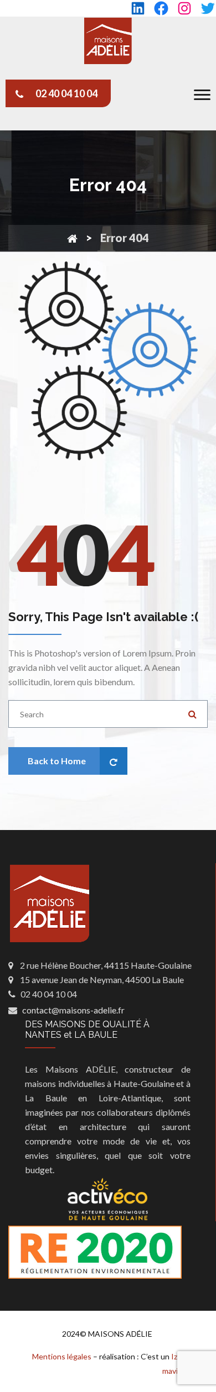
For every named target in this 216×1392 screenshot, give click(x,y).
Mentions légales (61, 1356)
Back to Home (57, 760)
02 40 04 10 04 (66, 93)
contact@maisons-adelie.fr (73, 1010)
